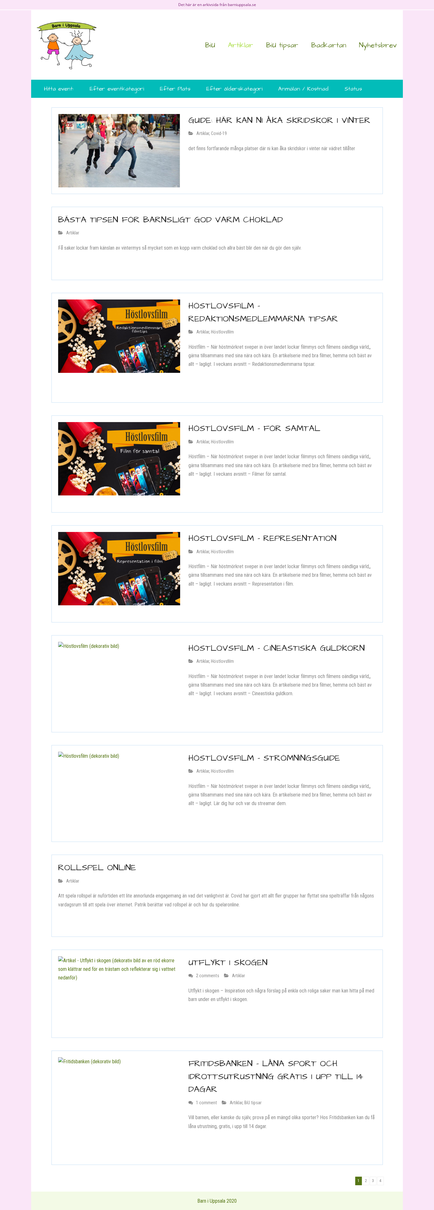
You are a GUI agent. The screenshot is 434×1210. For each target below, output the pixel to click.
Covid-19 (219, 133)
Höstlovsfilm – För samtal (254, 428)
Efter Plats (175, 89)
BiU (210, 45)
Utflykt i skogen (228, 963)
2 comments (207, 975)
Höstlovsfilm (222, 332)
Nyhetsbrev (378, 45)
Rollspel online (97, 868)
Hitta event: (59, 89)
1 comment (206, 1103)
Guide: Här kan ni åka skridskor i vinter (279, 120)
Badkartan (328, 45)
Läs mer (200, 163)
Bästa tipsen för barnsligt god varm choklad (170, 220)
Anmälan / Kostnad (303, 89)
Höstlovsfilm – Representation (262, 538)
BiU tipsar (282, 45)
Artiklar (240, 45)
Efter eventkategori (117, 89)
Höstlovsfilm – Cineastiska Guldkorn (276, 648)
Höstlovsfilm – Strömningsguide (264, 758)
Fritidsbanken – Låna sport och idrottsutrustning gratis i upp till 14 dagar (275, 1076)
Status (353, 89)
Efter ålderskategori (234, 89)
